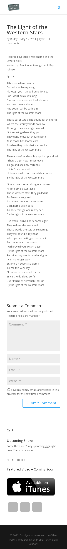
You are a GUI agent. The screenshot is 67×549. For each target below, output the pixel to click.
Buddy (14, 39)
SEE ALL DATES (16, 460)
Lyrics (42, 39)
